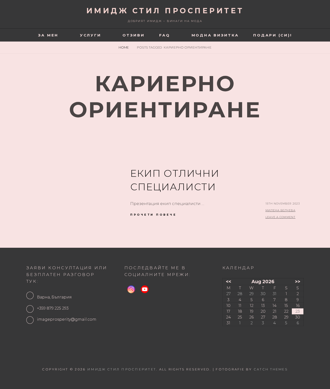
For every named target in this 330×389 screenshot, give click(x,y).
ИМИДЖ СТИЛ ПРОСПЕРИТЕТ (165, 10)
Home (124, 47)
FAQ (164, 35)
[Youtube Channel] (145, 289)
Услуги (90, 35)
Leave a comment (280, 217)
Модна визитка (215, 35)
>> (297, 281)
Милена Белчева (280, 210)
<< (228, 281)
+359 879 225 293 (53, 308)
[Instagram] (131, 289)
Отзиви (133, 35)
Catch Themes (271, 369)
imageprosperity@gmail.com (66, 319)
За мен (48, 35)
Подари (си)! (272, 35)
